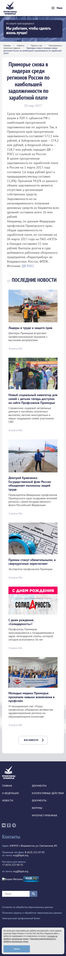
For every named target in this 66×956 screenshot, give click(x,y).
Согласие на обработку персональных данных (27, 907)
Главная (7, 45)
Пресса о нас (36, 45)
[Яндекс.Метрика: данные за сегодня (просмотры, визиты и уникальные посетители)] (12, 879)
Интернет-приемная (44, 815)
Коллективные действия (48, 793)
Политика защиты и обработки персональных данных (32, 912)
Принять (17, 948)
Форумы (37, 808)
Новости (20, 45)
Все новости (31, 740)
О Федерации (10, 793)
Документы (39, 785)
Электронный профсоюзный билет (21, 918)
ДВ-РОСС (28, 266)
